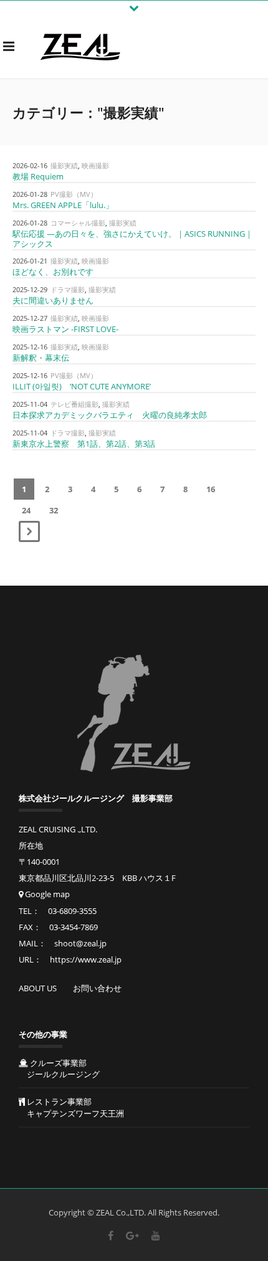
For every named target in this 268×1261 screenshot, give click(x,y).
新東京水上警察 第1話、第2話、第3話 (83, 443)
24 (26, 510)
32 (53, 510)
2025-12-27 (29, 318)
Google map (46, 894)
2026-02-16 (29, 165)
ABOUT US (38, 988)
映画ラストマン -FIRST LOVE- (65, 329)
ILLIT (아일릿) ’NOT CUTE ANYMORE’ (81, 386)
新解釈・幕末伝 (40, 357)
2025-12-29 (29, 289)
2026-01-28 (29, 194)
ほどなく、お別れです (52, 271)
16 (210, 489)
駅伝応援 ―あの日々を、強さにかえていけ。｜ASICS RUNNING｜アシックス (132, 238)
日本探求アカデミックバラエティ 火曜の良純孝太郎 (109, 415)
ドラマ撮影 (67, 289)
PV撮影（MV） (73, 194)
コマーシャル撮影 (77, 222)
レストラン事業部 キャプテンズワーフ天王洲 (71, 1107)
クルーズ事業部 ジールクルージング (59, 1068)
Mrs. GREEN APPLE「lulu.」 (62, 205)
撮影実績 (64, 165)
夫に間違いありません (52, 300)
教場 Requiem (38, 176)
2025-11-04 (29, 404)
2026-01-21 (29, 260)
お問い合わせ (97, 988)
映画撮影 (95, 165)
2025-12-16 (29, 346)
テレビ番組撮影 (74, 404)
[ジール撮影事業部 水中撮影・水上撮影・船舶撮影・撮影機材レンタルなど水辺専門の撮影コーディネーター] (80, 46)
